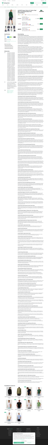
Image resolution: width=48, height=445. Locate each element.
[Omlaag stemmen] (23, 14)
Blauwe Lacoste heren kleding (8, 45)
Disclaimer (40, 434)
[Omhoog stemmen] (19, 14)
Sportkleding (9, 435)
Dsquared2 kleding (19, 431)
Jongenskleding (10, 433)
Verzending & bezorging (28, 431)
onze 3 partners (28, 437)
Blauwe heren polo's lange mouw (9, 48)
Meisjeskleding (9, 432)
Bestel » (41, 18)
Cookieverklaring (38, 435)
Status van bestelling (28, 432)
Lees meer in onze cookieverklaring (20, 439)
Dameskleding (9, 430)
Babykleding (10, 434)
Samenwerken (38, 432)
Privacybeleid (36, 434)
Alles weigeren (29, 442)
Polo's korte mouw (14, 41)
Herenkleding (8, 38)
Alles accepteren (19, 442)
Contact (45, 0)
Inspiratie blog (38, 429)
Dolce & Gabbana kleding (19, 430)
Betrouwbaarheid (38, 433)
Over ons (38, 431)
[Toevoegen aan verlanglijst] (25, 14)
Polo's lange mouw (9, 41)
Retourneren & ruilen (28, 430)
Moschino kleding (19, 432)
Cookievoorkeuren (38, 436)
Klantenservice (42, 0)
